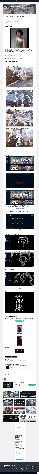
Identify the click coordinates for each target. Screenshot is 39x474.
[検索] (23, 427)
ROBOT (10, 374)
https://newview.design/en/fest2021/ (10, 53)
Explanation (9, 22)
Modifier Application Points (10, 20)
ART (8, 374)
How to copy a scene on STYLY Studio (12, 21)
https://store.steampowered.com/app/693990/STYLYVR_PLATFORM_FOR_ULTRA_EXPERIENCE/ (17, 360)
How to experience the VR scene (10, 23)
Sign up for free (19, 459)
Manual (5, 6)
